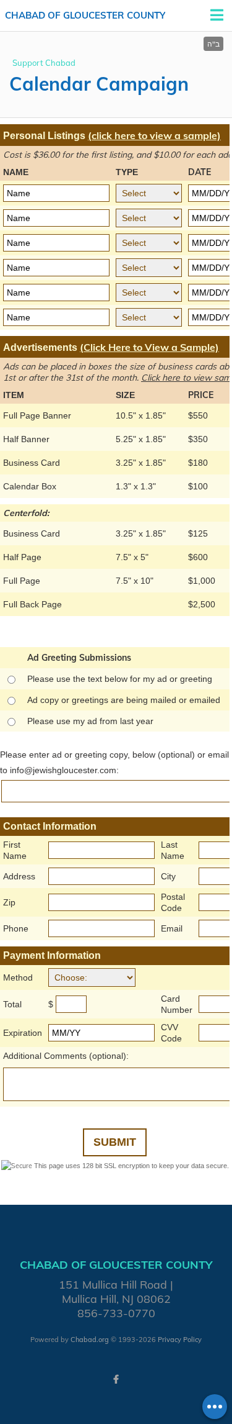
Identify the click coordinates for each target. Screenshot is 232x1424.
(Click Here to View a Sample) (149, 347)
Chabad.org (90, 1339)
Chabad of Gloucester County (85, 15)
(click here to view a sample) (154, 135)
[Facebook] (116, 1379)
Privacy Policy (180, 1339)
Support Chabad (43, 63)
